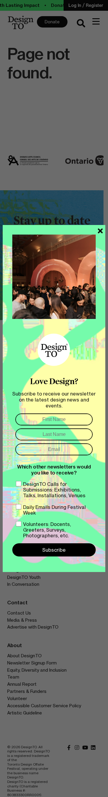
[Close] (100, 231)
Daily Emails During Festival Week (54, 510)
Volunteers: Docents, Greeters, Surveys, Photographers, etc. (47, 530)
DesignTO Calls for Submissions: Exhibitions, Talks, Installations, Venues (54, 489)
